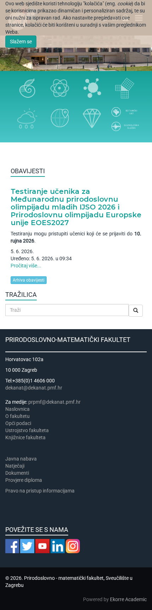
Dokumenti (17, 473)
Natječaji (14, 466)
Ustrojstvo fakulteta (27, 430)
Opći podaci (18, 423)
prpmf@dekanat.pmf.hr (54, 402)
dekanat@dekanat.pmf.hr (33, 388)
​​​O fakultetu (17, 416)
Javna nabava (21, 459)
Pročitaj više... (26, 265)
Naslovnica (17, 409)
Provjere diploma (23, 480)
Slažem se (21, 41)
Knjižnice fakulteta (25, 437)
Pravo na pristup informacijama (41, 491)
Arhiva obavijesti (29, 280)
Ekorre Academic (128, 599)
